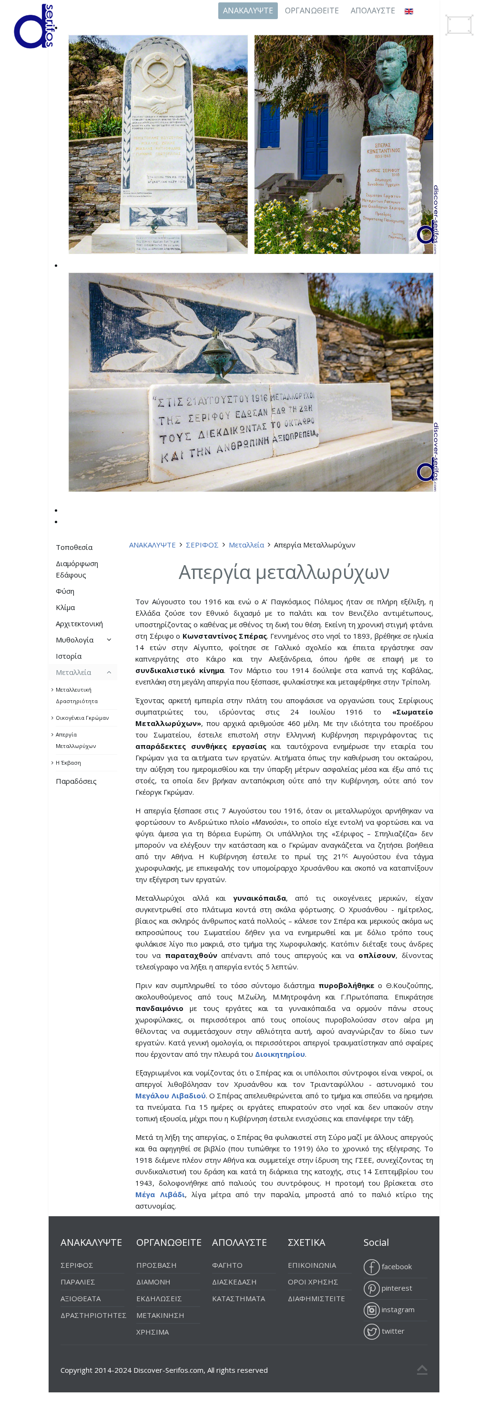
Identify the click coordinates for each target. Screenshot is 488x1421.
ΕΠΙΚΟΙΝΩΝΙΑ (312, 1265)
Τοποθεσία (74, 547)
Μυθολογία (74, 639)
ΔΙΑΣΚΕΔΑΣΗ (234, 1281)
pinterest (396, 1288)
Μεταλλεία (246, 544)
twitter (392, 1331)
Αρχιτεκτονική (79, 623)
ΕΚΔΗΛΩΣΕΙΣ (159, 1298)
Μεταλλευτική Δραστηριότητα (77, 695)
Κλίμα (65, 607)
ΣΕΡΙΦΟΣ (202, 544)
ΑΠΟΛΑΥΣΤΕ (373, 10)
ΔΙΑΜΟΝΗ (153, 1281)
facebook (396, 1266)
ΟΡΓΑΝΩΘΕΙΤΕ (312, 10)
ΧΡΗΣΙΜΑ (152, 1332)
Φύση (65, 591)
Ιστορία (68, 656)
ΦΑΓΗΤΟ (227, 1265)
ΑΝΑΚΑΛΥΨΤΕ (248, 10)
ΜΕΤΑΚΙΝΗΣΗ (160, 1315)
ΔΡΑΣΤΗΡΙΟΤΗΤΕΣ (94, 1315)
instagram (397, 1309)
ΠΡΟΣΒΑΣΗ (156, 1265)
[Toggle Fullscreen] (459, 25)
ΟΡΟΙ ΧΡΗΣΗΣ (313, 1281)
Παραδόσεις (76, 781)
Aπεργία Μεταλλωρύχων (76, 740)
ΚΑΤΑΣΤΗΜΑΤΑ (238, 1298)
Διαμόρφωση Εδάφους (77, 568)
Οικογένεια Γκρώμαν (82, 717)
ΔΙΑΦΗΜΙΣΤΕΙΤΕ (316, 1298)
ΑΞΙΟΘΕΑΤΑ (81, 1298)
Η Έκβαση (68, 762)
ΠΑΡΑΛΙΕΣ (78, 1281)
